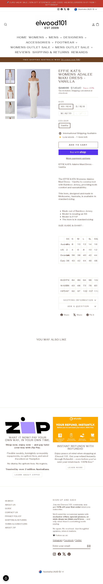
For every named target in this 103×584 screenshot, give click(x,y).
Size (61, 102)
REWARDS (79, 52)
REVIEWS (22, 52)
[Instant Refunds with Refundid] (75, 429)
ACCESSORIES (38, 42)
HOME (22, 37)
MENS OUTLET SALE (73, 47)
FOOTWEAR (65, 42)
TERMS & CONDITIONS (16, 524)
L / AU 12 (81, 113)
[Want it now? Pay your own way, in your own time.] (27, 425)
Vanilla (64, 125)
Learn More (75, 467)
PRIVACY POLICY (13, 516)
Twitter (78, 540)
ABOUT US (10, 505)
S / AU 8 (80, 106)
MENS (54, 37)
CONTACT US (11, 512)
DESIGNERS (73, 37)
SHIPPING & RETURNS (50, 52)
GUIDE (8, 508)
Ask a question (78, 306)
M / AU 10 (66, 113)
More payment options (78, 158)
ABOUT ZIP (10, 528)
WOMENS (37, 37)
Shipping (75, 90)
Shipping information (78, 300)
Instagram (57, 540)
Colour (64, 121)
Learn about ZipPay (27, 475)
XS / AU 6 (66, 106)
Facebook (69, 540)
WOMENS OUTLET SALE (31, 47)
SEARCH (9, 501)
